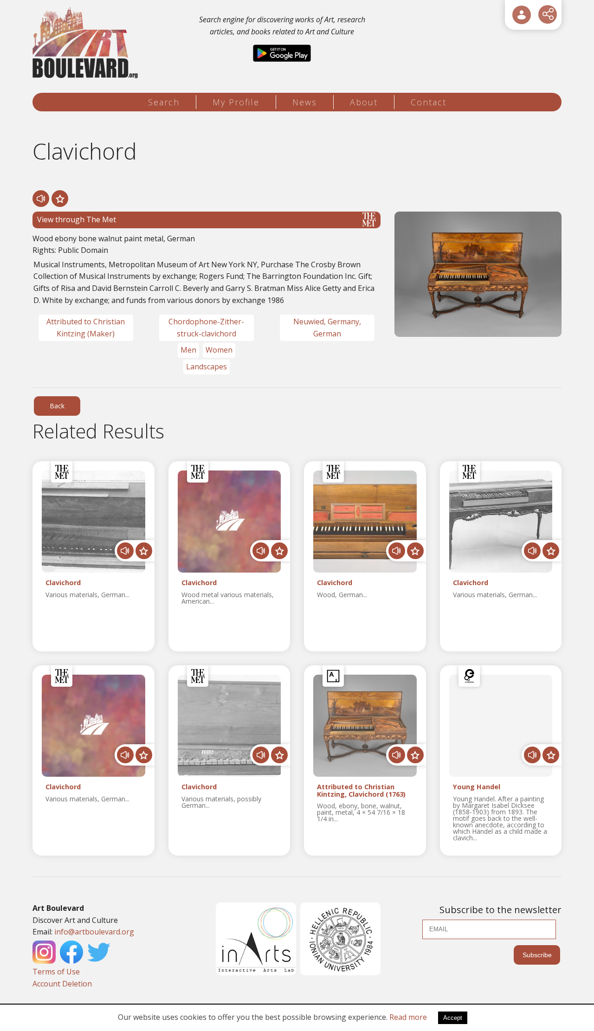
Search (164, 102)
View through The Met (76, 219)
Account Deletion (62, 984)
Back (57, 405)
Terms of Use (56, 972)
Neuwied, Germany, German (327, 327)
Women (219, 350)
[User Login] (521, 15)
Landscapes (206, 366)
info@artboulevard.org (94, 932)
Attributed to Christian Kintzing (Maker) (85, 327)
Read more (408, 1017)
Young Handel (476, 787)
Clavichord (63, 583)
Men (188, 350)
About (364, 102)
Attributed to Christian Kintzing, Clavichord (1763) (361, 790)
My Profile (236, 102)
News (304, 102)
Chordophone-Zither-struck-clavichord (206, 327)
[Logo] (86, 43)
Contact (428, 102)
